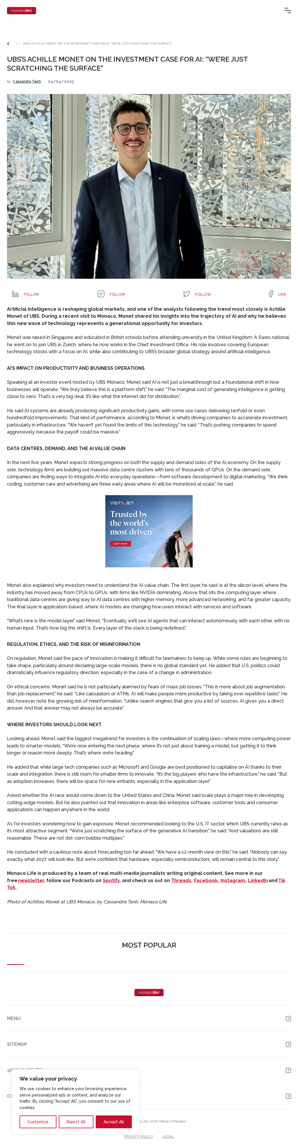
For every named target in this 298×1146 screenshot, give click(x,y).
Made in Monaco (172, 1121)
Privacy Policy (138, 1137)
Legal (168, 1137)
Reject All (76, 1122)
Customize (38, 1122)
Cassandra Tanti (27, 81)
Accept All (114, 1122)
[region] (76, 1101)
